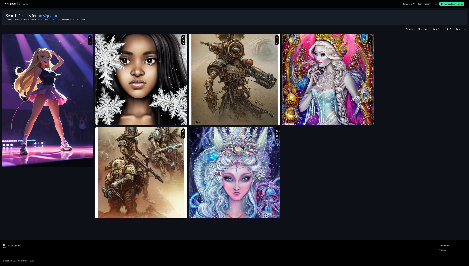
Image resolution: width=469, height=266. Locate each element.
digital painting (248, 215)
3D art (255, 212)
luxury (226, 215)
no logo (136, 215)
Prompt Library (424, 4)
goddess (231, 212)
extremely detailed (266, 212)
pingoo (104, 208)
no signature (144, 215)
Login (435, 4)
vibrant (212, 215)
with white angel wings (126, 121)
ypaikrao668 (199, 208)
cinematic (220, 215)
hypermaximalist (235, 215)
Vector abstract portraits (200, 215)
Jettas (104, 115)
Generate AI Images (453, 4)
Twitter (442, 250)
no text (129, 215)
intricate (224, 212)
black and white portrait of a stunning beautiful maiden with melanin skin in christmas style (130, 119)
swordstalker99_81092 (16, 156)
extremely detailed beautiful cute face (149, 121)
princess (238, 212)
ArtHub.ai (10, 3)
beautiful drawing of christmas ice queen (206, 212)
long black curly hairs (110, 121)
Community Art (409, 4)
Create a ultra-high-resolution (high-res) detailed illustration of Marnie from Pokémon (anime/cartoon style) (43, 161)
